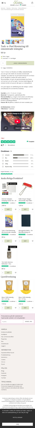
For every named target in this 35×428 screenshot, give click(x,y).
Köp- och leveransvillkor (7, 336)
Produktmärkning (5, 355)
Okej (17, 424)
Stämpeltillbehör (22, 8)
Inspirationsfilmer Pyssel (7, 352)
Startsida (3, 8)
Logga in (3, 346)
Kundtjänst (4, 334)
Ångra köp (4, 339)
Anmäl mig (28, 321)
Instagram (3, 375)
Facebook (3, 373)
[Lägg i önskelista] (15, 209)
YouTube (3, 378)
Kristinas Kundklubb (6, 332)
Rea (2, 341)
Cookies (3, 359)
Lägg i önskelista (7, 68)
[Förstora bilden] (17, 25)
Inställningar (17, 417)
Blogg (2, 371)
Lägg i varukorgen (20, 63)
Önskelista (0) (4, 343)
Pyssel (3, 364)
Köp (8, 209)
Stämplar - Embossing (11, 8)
